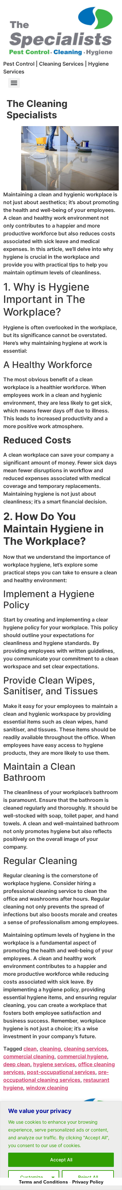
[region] (61, 1145)
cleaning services (85, 1048)
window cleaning (47, 1087)
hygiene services (54, 1064)
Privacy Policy (87, 1181)
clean (30, 1048)
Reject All (88, 1177)
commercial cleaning (28, 1056)
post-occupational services (61, 1072)
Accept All (61, 1159)
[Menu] (14, 83)
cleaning (50, 1048)
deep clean (16, 1064)
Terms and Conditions (43, 1181)
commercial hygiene (82, 1056)
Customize (31, 1177)
